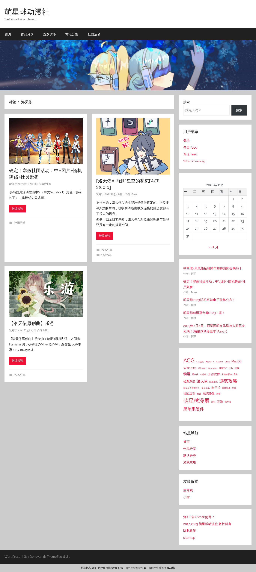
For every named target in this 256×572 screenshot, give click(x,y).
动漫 (186, 374)
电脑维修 (226, 388)
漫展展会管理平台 (191, 388)
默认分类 (189, 455)
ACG (189, 360)
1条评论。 (107, 255)
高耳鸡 (188, 490)
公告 (231, 368)
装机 (213, 402)
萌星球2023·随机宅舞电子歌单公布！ (209, 300)
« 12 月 (213, 247)
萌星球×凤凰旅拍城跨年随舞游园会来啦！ (212, 268)
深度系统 (213, 382)
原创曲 (195, 374)
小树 (186, 497)
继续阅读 (17, 208)
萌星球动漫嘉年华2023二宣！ (204, 313)
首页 (8, 34)
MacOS (236, 361)
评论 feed (190, 154)
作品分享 (27, 34)
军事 (237, 368)
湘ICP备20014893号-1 (198, 517)
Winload (202, 368)
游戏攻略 (49, 34)
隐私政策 (189, 531)
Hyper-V (210, 361)
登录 (186, 140)
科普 (199, 394)
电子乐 (215, 388)
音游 (220, 401)
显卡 (236, 374)
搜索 (186, 102)
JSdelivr (219, 361)
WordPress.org (194, 161)
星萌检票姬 (227, 374)
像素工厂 (223, 368)
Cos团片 (200, 361)
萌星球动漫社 (26, 11)
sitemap (189, 538)
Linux (227, 361)
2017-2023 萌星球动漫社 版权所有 (207, 524)
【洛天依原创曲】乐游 (31, 323)
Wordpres (212, 368)
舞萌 (218, 394)
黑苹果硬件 (193, 409)
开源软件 (214, 374)
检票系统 (189, 381)
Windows (189, 368)
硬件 (234, 388)
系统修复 (209, 393)
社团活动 (94, 34)
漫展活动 (205, 388)
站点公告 (71, 34)
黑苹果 (228, 402)
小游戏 (203, 374)
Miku (48, 184)
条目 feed (190, 147)
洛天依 (202, 381)
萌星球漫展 (196, 401)
